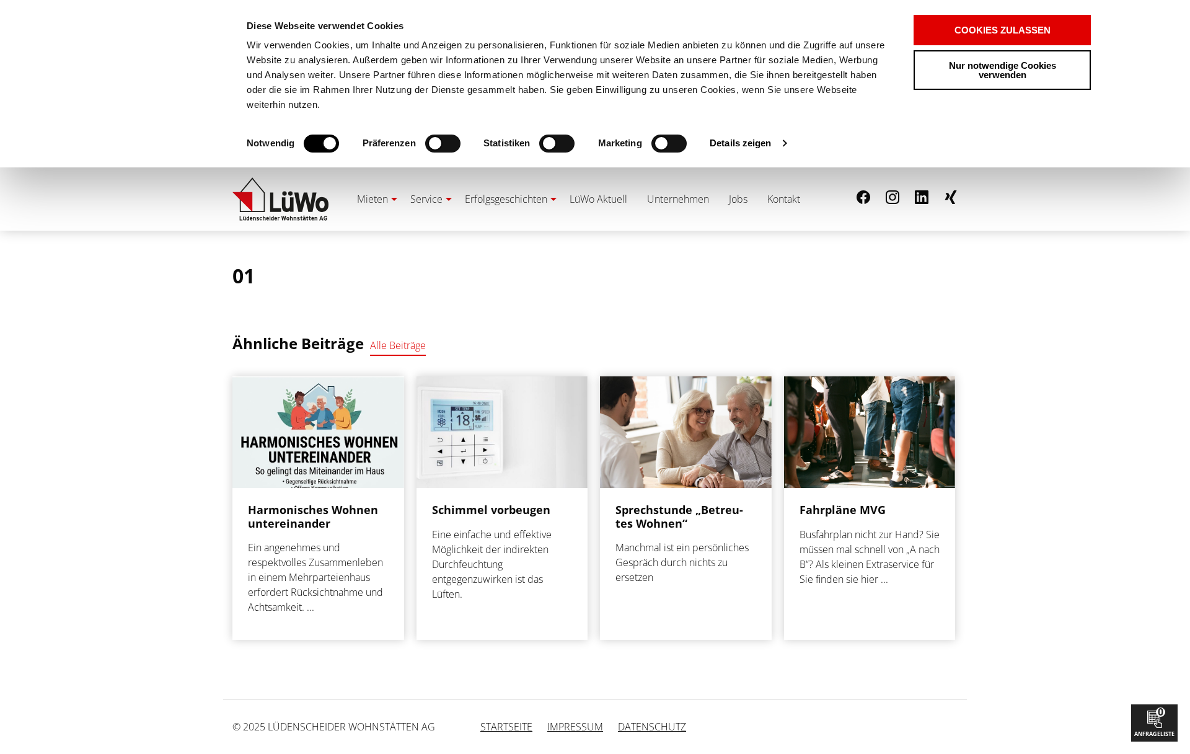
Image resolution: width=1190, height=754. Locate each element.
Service (426, 199)
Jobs (738, 199)
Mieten (372, 199)
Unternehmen (678, 199)
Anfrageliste (1154, 721)
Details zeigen (740, 143)
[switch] (421, 144)
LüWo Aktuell (598, 199)
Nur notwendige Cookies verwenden (1002, 70)
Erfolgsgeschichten (506, 199)
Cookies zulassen (1002, 30)
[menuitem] (373, 199)
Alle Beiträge (398, 345)
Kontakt (783, 199)
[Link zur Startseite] (280, 199)
